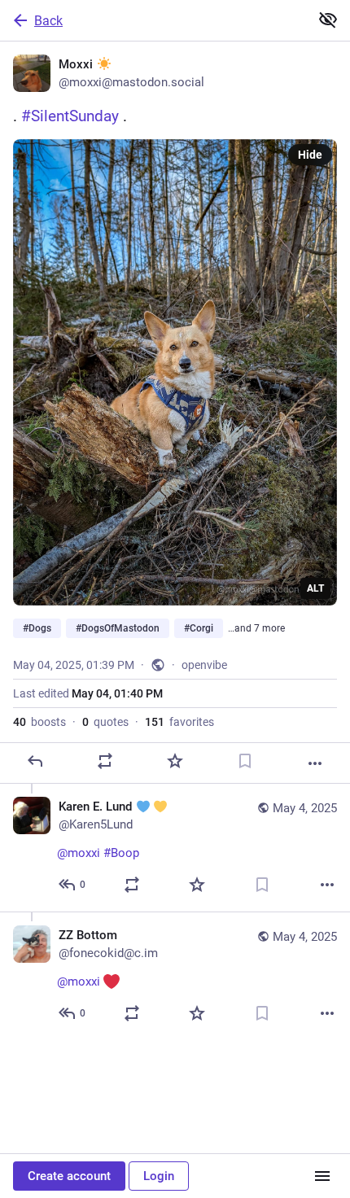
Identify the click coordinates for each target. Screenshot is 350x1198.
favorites (179, 721)
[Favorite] (175, 761)
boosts (39, 721)
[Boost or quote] (105, 761)
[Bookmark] (245, 761)
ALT (315, 588)
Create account (69, 1176)
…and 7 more (256, 628)
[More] (315, 763)
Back (48, 20)
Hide (310, 154)
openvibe (204, 664)
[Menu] (322, 1176)
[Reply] (35, 761)
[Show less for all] (328, 19)
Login (158, 1176)
